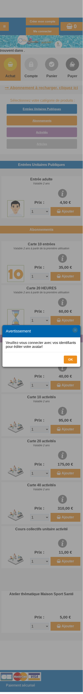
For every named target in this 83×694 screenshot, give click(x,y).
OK (70, 359)
